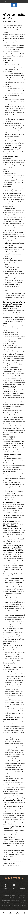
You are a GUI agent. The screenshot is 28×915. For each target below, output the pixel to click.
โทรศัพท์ (22, 888)
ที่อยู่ (5, 888)
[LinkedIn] (15, 878)
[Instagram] (22, 878)
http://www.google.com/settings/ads (16, 752)
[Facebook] (12, 878)
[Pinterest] (18, 878)
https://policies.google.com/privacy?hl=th (14, 717)
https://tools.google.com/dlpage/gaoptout (14, 758)
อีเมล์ (14, 888)
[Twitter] (9, 878)
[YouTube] (6, 878)
